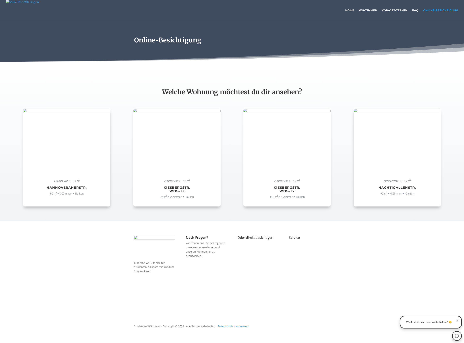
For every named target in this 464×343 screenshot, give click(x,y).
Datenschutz (225, 326)
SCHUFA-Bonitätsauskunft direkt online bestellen (307, 260)
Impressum (242, 326)
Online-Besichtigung (440, 10)
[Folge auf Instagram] (144, 282)
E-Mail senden (201, 282)
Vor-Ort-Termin (394, 10)
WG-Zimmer (368, 10)
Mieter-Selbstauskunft (305, 301)
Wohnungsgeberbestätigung (316, 283)
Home (349, 10)
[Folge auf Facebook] (137, 282)
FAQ (415, 10)
